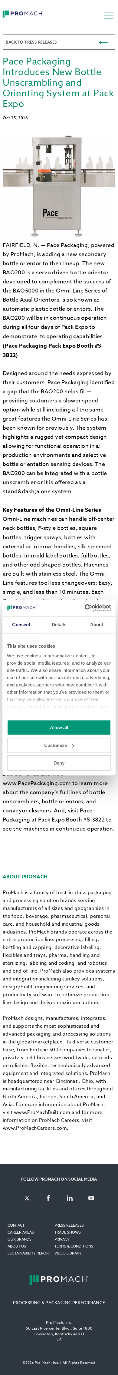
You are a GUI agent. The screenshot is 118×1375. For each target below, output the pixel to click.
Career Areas (21, 1232)
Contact (16, 1225)
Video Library (68, 1253)
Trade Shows (67, 1232)
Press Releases (69, 1225)
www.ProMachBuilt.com (42, 1112)
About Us (17, 1246)
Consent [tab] (21, 624)
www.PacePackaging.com (37, 783)
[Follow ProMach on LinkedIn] (70, 1198)
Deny (59, 762)
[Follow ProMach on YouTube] (91, 1198)
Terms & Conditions (73, 1246)
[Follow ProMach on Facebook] (48, 1198)
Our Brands (19, 1239)
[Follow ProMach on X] (27, 1198)
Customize (55, 745)
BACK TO (31, 42)
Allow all (59, 727)
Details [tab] (59, 624)
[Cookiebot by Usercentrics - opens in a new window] (85, 608)
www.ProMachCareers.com (35, 1128)
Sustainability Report (29, 1253)
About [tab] (96, 624)
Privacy (62, 1239)
